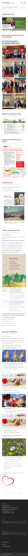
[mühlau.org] (11, 2)
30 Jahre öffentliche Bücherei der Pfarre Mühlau (13, 36)
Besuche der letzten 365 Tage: (9, 509)
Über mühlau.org (5, 542)
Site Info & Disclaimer (6, 546)
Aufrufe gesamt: (6, 511)
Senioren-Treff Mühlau (9, 332)
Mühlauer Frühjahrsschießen (11, 114)
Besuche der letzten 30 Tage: (8, 507)
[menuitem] (21, 2)
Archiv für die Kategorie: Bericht (10, 7)
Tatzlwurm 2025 (7, 183)
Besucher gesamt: (6, 512)
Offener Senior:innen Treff (10, 230)
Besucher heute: (6, 505)
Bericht (9, 15)
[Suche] (21, 2)
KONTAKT (4, 544)
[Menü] (24, 2)
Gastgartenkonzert (8, 14)
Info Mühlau (15, 15)
